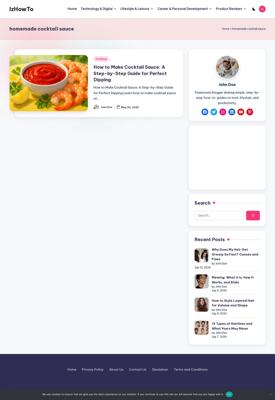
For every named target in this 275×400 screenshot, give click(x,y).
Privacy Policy (92, 369)
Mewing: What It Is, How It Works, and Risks (233, 279)
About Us (116, 369)
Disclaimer (160, 369)
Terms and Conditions (191, 369)
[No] (270, 394)
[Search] (253, 215)
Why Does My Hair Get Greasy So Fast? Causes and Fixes (235, 254)
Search (202, 203)
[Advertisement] (227, 157)
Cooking (101, 58)
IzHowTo (21, 9)
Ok (229, 394)
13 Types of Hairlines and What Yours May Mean (232, 326)
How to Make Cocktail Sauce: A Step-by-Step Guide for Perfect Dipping (130, 73)
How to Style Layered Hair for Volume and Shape (233, 303)
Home (225, 29)
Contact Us (137, 369)
